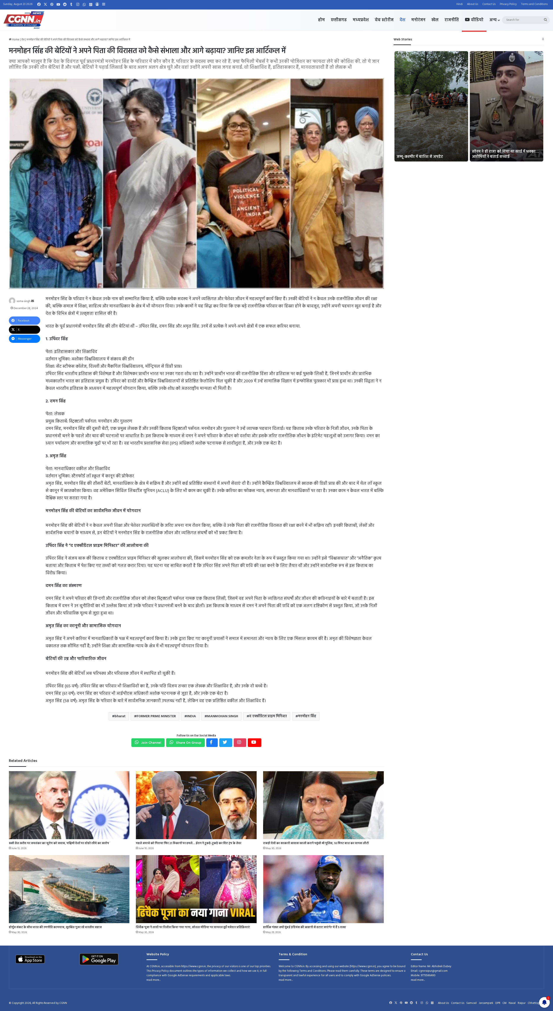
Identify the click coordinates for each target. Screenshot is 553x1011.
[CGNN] (23, 20)
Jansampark (486, 1003)
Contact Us (489, 4)
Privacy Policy (508, 4)
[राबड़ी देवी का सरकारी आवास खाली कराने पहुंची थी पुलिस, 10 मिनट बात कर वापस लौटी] (323, 805)
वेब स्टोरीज (384, 20)
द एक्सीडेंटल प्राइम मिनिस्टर (268, 716)
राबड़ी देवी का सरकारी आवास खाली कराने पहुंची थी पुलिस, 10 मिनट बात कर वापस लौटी (316, 843)
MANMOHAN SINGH (222, 716)
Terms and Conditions (534, 4)
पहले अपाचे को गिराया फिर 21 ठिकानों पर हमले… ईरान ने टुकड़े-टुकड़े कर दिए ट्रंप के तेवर (188, 843)
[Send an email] (32, 301)
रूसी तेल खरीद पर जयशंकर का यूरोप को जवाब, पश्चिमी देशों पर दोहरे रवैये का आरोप (59, 843)
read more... (153, 980)
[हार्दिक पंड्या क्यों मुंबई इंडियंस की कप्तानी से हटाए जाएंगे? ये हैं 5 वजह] (323, 889)
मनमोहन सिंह (307, 716)
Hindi (459, 4)
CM (504, 1003)
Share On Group (188, 743)
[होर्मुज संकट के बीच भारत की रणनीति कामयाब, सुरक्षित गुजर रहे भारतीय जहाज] (69, 889)
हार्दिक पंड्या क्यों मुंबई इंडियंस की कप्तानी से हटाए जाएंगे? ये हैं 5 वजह (304, 927)
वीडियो (476, 20)
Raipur (522, 1003)
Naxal (512, 1003)
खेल (435, 20)
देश (402, 20)
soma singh (23, 301)
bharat (120, 716)
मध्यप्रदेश (361, 20)
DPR (497, 1003)
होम (321, 20)
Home (15, 39)
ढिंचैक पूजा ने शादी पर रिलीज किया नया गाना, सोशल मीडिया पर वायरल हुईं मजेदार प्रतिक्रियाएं (193, 927)
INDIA (191, 716)
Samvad (471, 1003)
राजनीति (452, 20)
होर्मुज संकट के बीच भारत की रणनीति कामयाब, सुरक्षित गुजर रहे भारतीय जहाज (55, 927)
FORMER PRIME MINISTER (156, 716)
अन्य (493, 20)
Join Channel (150, 743)
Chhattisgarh (535, 1003)
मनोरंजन (418, 20)
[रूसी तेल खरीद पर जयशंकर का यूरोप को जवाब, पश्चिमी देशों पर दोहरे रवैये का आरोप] (69, 805)
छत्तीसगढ (339, 20)
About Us (472, 4)
